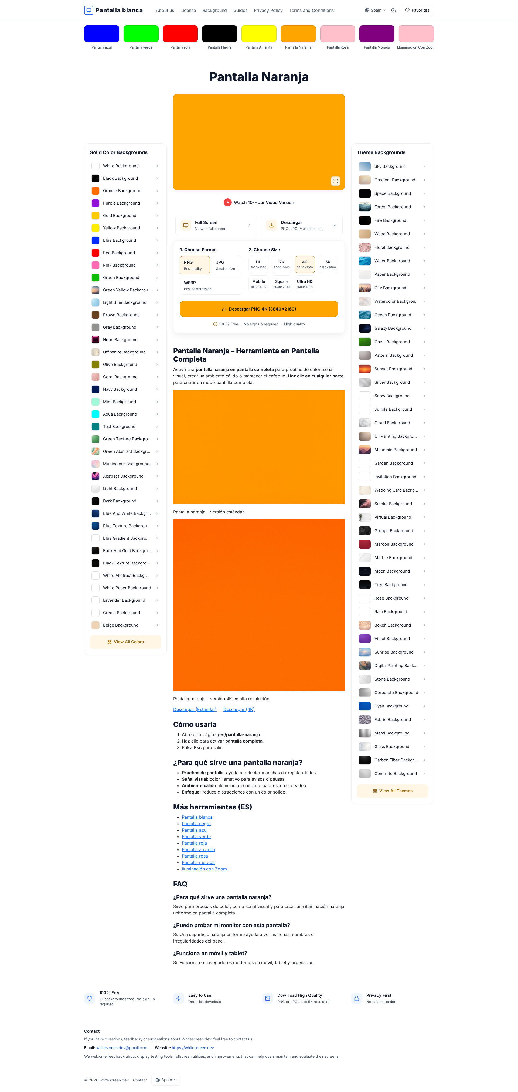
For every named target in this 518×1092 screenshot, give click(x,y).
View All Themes (396, 790)
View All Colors (129, 641)
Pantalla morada (198, 862)
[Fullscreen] (335, 181)
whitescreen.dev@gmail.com (121, 1047)
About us (165, 10)
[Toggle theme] (394, 10)
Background (214, 10)
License (188, 10)
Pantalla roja (194, 843)
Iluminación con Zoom (204, 869)
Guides (240, 10)
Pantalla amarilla (198, 849)
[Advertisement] (125, 104)
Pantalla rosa (195, 856)
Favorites (421, 10)
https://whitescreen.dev (193, 1047)
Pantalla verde (196, 836)
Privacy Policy (268, 10)
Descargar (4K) (239, 709)
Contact (140, 1080)
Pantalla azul (194, 830)
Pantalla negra (196, 823)
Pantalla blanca (197, 817)
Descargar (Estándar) (195, 709)
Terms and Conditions (311, 10)
